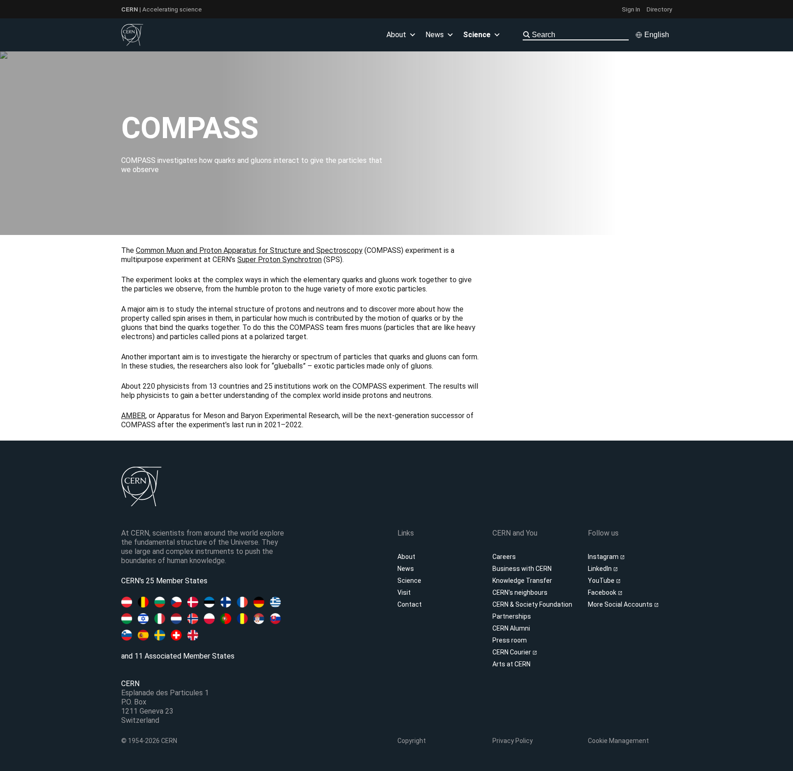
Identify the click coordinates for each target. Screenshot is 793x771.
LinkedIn (600, 568)
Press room (509, 640)
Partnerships (511, 616)
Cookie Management (618, 740)
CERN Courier (512, 652)
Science (477, 34)
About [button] (396, 34)
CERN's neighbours (519, 592)
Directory (659, 9)
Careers (504, 556)
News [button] (434, 34)
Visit (404, 592)
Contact (409, 604)
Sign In (631, 9)
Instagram (604, 556)
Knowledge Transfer (522, 580)
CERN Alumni (511, 628)
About (406, 556)
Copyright (411, 740)
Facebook (603, 592)
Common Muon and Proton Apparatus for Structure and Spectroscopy (249, 250)
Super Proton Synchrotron (279, 259)
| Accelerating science (161, 9)
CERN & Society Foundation (532, 604)
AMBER (133, 415)
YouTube (602, 580)
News (405, 568)
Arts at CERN (511, 664)
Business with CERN (522, 568)
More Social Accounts (621, 604)
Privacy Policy (512, 740)
